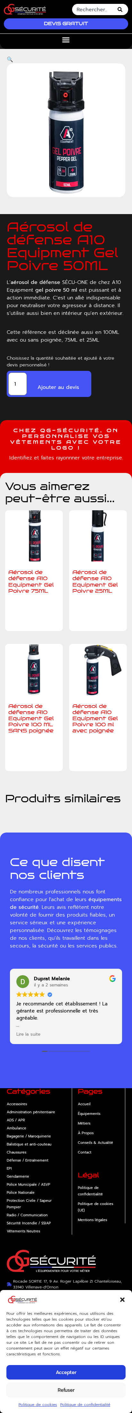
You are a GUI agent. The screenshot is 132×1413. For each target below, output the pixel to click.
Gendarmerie (18, 1176)
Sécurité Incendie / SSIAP (29, 1223)
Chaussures (16, 1152)
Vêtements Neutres (23, 1231)
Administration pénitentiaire (31, 1112)
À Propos (86, 1133)
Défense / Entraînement (27, 1160)
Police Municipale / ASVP (28, 1184)
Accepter (66, 1372)
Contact (84, 1152)
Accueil (84, 1104)
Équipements (89, 1113)
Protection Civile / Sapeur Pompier (29, 1204)
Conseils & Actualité (95, 1142)
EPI (9, 1168)
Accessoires (17, 1104)
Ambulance (16, 1128)
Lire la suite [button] (28, 1034)
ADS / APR (16, 1120)
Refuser (66, 1390)
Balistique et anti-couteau (29, 1144)
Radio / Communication (27, 1215)
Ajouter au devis (58, 387)
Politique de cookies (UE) (95, 1207)
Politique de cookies (38, 1405)
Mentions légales (92, 1220)
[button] (122, 1299)
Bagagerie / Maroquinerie (29, 1136)
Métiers (84, 1123)
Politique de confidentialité (85, 1405)
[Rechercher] (121, 9)
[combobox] (93, 9)
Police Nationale (21, 1192)
